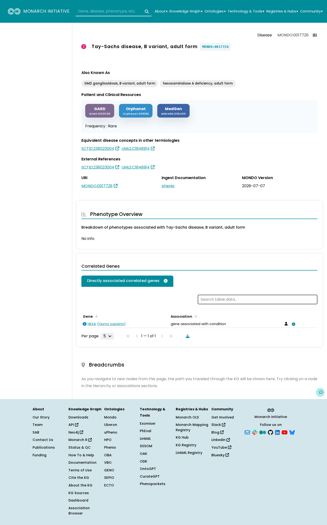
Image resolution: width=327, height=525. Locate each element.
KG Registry (186, 445)
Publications (44, 447)
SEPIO (109, 477)
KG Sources (78, 493)
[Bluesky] (292, 432)
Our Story (41, 417)
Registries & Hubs (282, 11)
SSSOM (146, 446)
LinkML (145, 438)
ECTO (109, 485)
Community (311, 11)
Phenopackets (152, 483)
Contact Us (43, 439)
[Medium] (262, 432)
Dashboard (78, 500)
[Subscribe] (247, 432)
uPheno (110, 432)
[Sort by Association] (195, 316)
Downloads (78, 417)
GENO (109, 470)
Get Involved (222, 417)
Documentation (82, 462)
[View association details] (292, 324)
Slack (216, 424)
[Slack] (254, 432)
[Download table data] (186, 336)
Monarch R (78, 439)
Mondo (110, 417)
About (161, 11)
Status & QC (79, 447)
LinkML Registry (189, 452)
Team (38, 424)
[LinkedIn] (277, 432)
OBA (108, 455)
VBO (108, 462)
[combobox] (114, 11)
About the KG (80, 485)
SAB (36, 432)
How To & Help (81, 455)
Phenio (110, 447)
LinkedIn (218, 439)
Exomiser (148, 423)
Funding (39, 455)
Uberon (110, 424)
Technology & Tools (246, 11)
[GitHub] (270, 432)
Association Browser (79, 511)
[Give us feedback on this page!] (320, 392)
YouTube (219, 447)
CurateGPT (150, 476)
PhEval (145, 431)
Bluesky (218, 455)
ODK (143, 461)
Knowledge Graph (185, 11)
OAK (143, 453)
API (71, 424)
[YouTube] (285, 432)
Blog (215, 432)
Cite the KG (78, 477)
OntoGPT (148, 468)
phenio (168, 186)
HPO (108, 439)
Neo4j (74, 432)
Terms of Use (80, 470)
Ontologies (215, 11)
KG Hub (182, 437)
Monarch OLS (187, 417)
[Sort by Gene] (96, 316)
